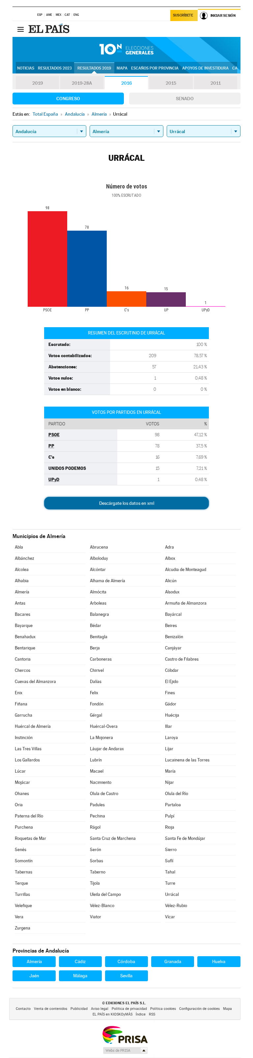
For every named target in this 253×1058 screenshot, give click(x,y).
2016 (126, 83)
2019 (37, 83)
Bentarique (25, 647)
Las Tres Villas (28, 748)
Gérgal (96, 715)
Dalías (95, 681)
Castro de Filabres (182, 659)
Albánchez (24, 558)
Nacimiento (100, 782)
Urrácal (172, 894)
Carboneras (101, 659)
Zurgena (22, 928)
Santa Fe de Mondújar (185, 838)
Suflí (169, 860)
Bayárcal (173, 614)
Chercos (22, 670)
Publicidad (79, 1009)
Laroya (171, 737)
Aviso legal (99, 1009)
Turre (170, 883)
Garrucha (23, 715)
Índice (141, 1014)
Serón (95, 849)
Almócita (98, 591)
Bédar (95, 625)
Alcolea (22, 569)
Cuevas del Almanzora (35, 681)
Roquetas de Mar (30, 838)
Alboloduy (99, 558)
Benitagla (98, 636)
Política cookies (163, 1009)
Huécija (172, 715)
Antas (20, 603)
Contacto (23, 1009)
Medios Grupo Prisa (125, 1050)
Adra (169, 547)
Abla (19, 547)
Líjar (169, 748)
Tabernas (23, 872)
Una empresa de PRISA (125, 1034)
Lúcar (20, 771)
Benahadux (25, 636)
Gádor (170, 703)
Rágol (95, 827)
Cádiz (80, 961)
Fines (170, 692)
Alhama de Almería (107, 580)
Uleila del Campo (105, 894)
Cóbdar (172, 670)
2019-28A (82, 83)
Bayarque (24, 625)
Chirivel (97, 670)
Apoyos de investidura (205, 68)
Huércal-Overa (104, 726)
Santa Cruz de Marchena (113, 838)
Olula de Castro (104, 793)
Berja (95, 647)
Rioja (169, 827)
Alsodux (172, 591)
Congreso (68, 98)
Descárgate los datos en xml (126, 503)
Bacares (22, 614)
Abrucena (99, 547)
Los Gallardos (27, 760)
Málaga (80, 975)
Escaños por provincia (155, 68)
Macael (96, 771)
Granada (172, 961)
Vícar (170, 916)
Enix (18, 692)
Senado (185, 98)
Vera (19, 916)
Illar (168, 726)
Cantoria (23, 659)
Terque (21, 883)
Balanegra (99, 614)
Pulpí (169, 816)
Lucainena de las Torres (187, 760)
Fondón (96, 703)
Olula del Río (176, 793)
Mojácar (22, 782)
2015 (171, 83)
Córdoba (126, 961)
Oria (19, 804)
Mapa (122, 68)
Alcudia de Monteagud (185, 569)
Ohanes (22, 793)
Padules (97, 804)
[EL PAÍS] (49, 29)
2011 (216, 83)
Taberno (97, 872)
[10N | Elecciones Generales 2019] (126, 49)
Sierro (171, 849)
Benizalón (174, 636)
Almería (22, 591)
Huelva (218, 961)
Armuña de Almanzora (186, 603)
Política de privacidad (129, 1009)
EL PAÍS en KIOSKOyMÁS (112, 1014)
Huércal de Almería (33, 726)
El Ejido (171, 681)
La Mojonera (101, 737)
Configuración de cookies (199, 1009)
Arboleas (98, 603)
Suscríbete (183, 15)
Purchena (24, 827)
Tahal (170, 872)
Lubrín (96, 760)
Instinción (24, 737)
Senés (20, 849)
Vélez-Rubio (176, 905)
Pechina (97, 816)
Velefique (23, 905)
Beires (171, 625)
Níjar (169, 782)
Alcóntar (98, 569)
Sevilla (126, 975)
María (170, 771)
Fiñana (21, 703)
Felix (94, 692)
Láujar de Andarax (107, 748)
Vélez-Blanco (102, 905)
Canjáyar (173, 647)
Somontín (24, 860)
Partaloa (173, 804)
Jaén (34, 975)
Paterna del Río (29, 816)
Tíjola (95, 883)
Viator (95, 916)
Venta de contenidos (50, 1009)
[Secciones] (20, 29)
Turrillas (22, 894)
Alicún (171, 580)
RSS (152, 1014)
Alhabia (22, 580)
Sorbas (96, 860)
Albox (170, 558)
